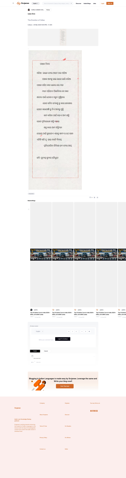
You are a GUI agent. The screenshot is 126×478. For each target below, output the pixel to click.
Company (42, 403)
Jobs (94, 3)
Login (102, 3)
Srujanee (17, 408)
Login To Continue (63, 339)
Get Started (64, 386)
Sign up (110, 3)
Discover (78, 3)
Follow (48, 10)
